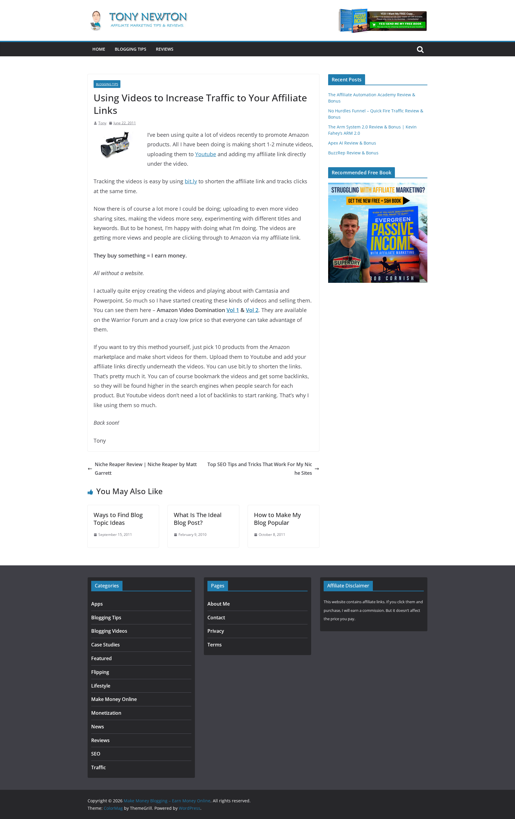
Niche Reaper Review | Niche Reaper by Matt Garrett (146, 468)
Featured (101, 658)
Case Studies (105, 644)
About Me (218, 604)
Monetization (106, 713)
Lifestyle (100, 685)
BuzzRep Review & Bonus (353, 153)
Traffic (98, 767)
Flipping (100, 672)
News (97, 726)
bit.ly (191, 181)
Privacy (215, 631)
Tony (102, 122)
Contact (216, 617)
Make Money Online (114, 699)
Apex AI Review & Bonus (352, 143)
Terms (214, 644)
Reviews (164, 49)
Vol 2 (252, 310)
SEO (95, 753)
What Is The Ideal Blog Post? (197, 519)
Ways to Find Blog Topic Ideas (118, 519)
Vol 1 (233, 310)
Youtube (205, 154)
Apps (97, 604)
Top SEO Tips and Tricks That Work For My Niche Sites (259, 468)
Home (98, 49)
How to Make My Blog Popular (277, 519)
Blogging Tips (130, 49)
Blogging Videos (109, 631)
